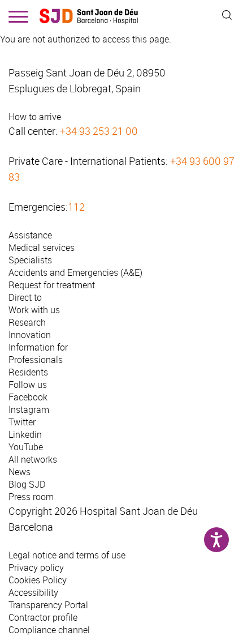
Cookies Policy (37, 580)
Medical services (41, 247)
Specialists (30, 260)
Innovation (29, 334)
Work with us (34, 310)
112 (76, 207)
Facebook (27, 397)
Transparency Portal (48, 605)
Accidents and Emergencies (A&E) (75, 272)
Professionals (35, 359)
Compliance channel (49, 630)
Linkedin (25, 434)
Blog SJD (27, 484)
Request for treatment (51, 285)
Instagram (28, 409)
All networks (32, 459)
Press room (31, 496)
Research (27, 322)
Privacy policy (36, 567)
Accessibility (33, 592)
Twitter (22, 422)
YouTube (25, 447)
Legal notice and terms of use (66, 555)
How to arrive (34, 116)
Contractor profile (42, 617)
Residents (28, 372)
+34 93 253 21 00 (99, 131)
